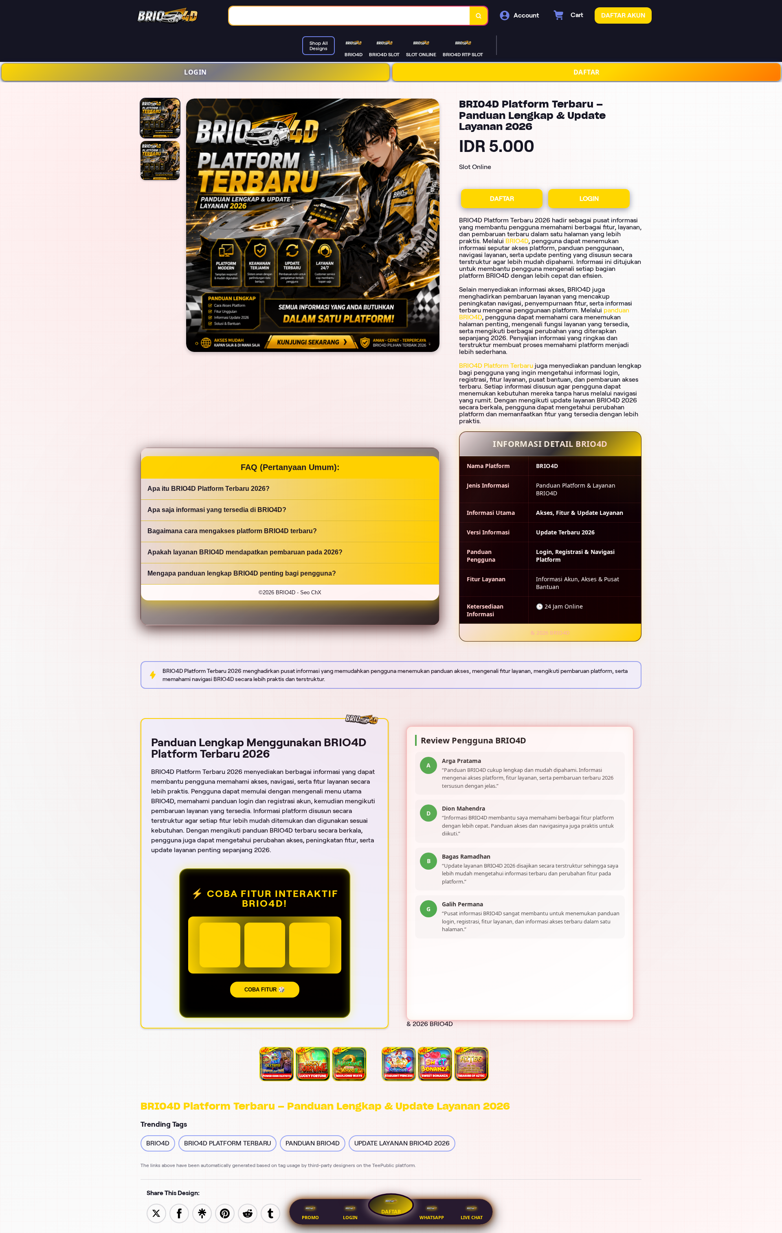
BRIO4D (516, 240)
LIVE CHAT (472, 1217)
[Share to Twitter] (156, 1212)
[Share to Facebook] (179, 1212)
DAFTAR (586, 72)
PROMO (310, 1217)
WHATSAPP (432, 1217)
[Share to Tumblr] (270, 1212)
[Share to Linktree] (202, 1212)
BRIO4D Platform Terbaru (496, 365)
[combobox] (349, 16)
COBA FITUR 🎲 (264, 990)
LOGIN (195, 72)
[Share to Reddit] (247, 1212)
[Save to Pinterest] (225, 1212)
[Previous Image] (192, 226)
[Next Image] (432, 226)
